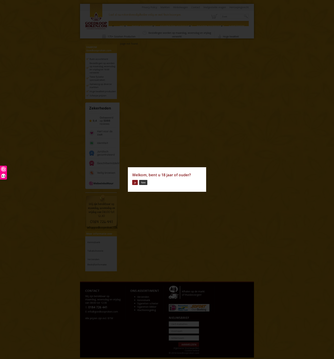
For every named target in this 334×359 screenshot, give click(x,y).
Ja (135, 182)
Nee (143, 182)
